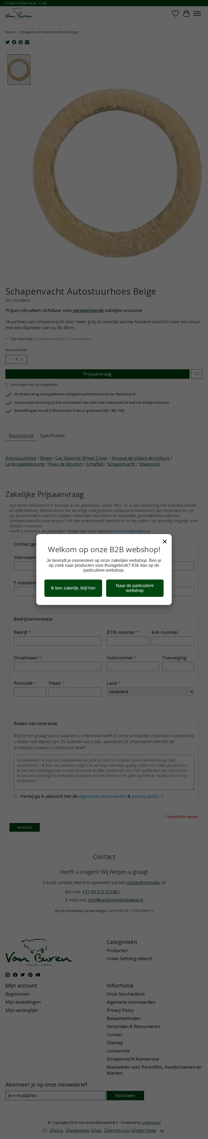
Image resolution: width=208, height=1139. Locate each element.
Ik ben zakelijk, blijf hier (73, 588)
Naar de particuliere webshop (135, 588)
